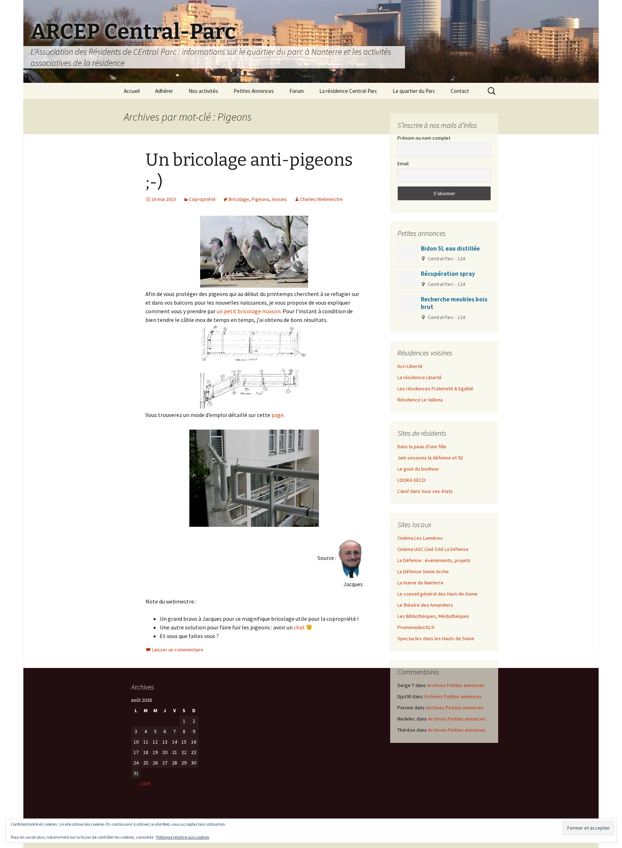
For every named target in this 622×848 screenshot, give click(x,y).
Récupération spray (448, 274)
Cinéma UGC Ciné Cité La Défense (433, 549)
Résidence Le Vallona (420, 399)
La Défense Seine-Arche (423, 571)
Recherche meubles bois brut (454, 303)
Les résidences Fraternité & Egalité (435, 388)
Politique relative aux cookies (182, 837)
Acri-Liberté (410, 366)
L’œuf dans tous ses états (425, 491)
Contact (460, 91)
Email (403, 163)
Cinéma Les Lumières (420, 538)
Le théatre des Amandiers (425, 605)
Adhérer (164, 91)
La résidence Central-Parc (348, 91)
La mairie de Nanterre (420, 582)
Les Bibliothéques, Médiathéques (433, 616)
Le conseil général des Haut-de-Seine (437, 594)
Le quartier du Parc (414, 91)
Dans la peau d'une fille (421, 446)
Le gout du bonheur (418, 469)
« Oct (144, 783)
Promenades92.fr (416, 627)
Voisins (279, 199)
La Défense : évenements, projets (433, 560)
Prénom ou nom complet (423, 138)
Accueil (132, 91)
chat (299, 627)
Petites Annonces (254, 91)
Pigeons (260, 199)
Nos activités (203, 91)
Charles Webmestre (321, 199)
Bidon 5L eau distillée (450, 248)
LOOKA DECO (411, 480)
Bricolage (239, 199)
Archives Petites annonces (455, 685)
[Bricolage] (254, 366)
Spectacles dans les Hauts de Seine (435, 638)
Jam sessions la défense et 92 (430, 457)
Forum (296, 91)
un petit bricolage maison (248, 311)
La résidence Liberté (419, 377)
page (277, 414)
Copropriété (202, 199)
